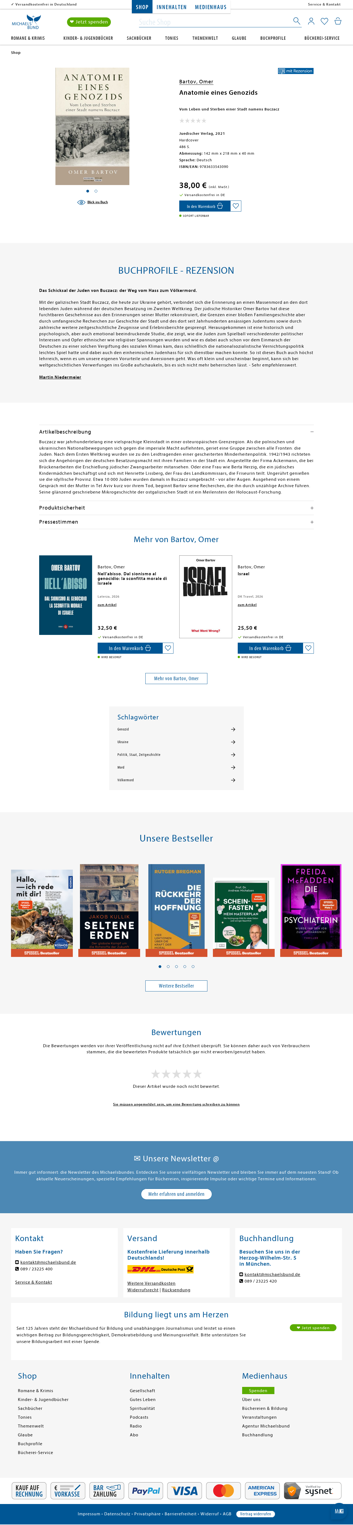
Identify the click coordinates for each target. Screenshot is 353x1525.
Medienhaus (210, 7)
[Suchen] (297, 22)
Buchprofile (273, 38)
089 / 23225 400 (36, 1269)
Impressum (89, 1513)
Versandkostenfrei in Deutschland (46, 4)
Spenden (258, 1390)
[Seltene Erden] (109, 907)
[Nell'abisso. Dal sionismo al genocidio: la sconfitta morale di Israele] (65, 595)
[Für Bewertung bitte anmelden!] (193, 121)
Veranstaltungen (259, 1417)
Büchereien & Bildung (265, 1408)
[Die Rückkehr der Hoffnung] (176, 907)
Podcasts (139, 1417)
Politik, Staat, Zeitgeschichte (139, 755)
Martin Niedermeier (60, 377)
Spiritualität (142, 1408)
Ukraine (123, 742)
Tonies (171, 38)
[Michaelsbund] (26, 24)
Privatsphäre (147, 1513)
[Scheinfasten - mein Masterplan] (244, 907)
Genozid (123, 729)
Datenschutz (117, 1513)
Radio (136, 1426)
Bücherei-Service (322, 38)
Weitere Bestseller (176, 986)
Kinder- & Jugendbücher (88, 38)
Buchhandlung (257, 1434)
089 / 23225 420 (261, 1281)
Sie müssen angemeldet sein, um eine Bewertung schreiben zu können (176, 1104)
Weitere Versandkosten (151, 1283)
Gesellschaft (142, 1390)
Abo (134, 1434)
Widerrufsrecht (143, 1289)
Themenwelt (205, 38)
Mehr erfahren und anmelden (176, 1194)
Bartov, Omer (196, 81)
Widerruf (209, 1513)
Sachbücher (139, 38)
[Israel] (205, 596)
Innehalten (172, 7)
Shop (142, 7)
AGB (227, 1513)
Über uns (251, 1399)
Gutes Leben (143, 1399)
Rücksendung (176, 1289)
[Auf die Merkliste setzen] (235, 206)
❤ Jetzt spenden (89, 22)
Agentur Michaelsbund (266, 1426)
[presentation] (40, 576)
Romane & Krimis (28, 38)
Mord (121, 767)
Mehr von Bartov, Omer (176, 678)
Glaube (239, 38)
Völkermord (125, 780)
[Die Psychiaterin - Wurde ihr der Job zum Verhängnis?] (311, 907)
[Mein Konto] (311, 21)
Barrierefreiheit (181, 1513)
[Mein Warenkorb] (338, 21)
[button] (160, 966)
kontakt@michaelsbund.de (48, 1262)
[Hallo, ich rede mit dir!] (42, 907)
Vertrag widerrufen (255, 1513)
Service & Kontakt (324, 4)
